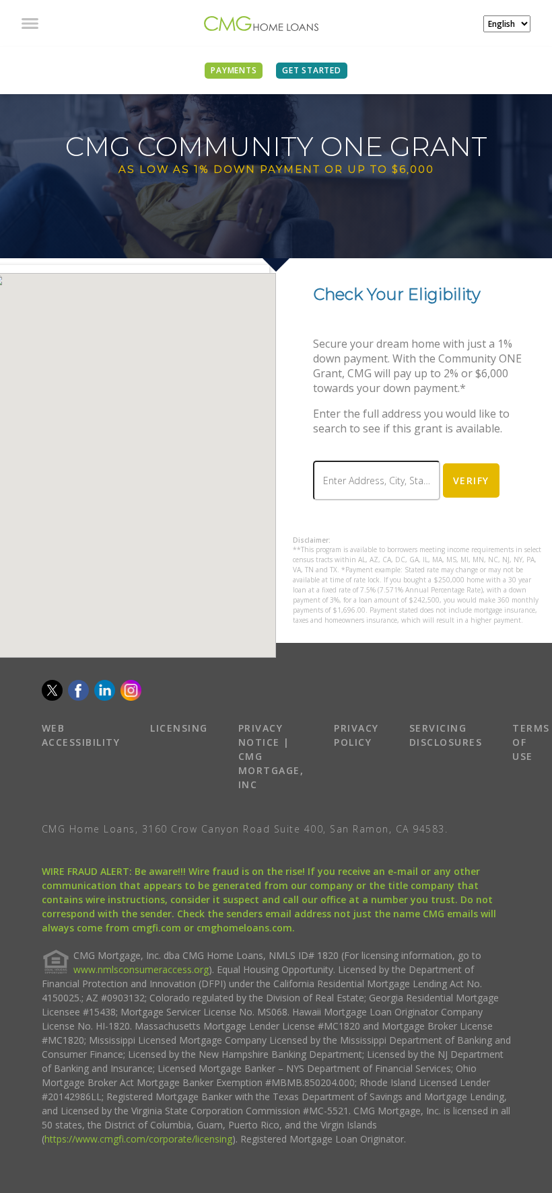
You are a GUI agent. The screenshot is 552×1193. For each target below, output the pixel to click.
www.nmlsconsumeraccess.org (141, 969)
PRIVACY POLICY (356, 735)
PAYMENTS (233, 70)
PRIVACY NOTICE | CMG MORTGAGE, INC (271, 756)
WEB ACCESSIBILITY (81, 735)
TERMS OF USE (531, 742)
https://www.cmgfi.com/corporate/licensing (138, 1138)
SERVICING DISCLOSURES (446, 735)
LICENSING (179, 728)
